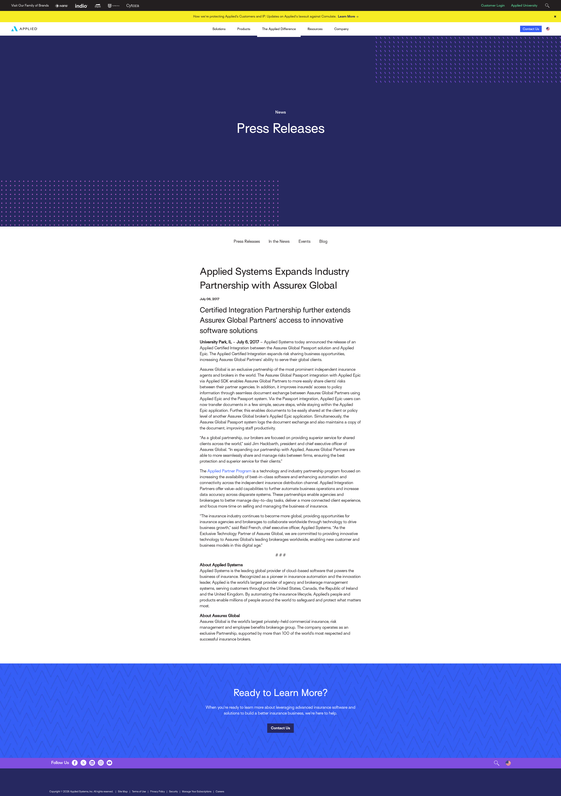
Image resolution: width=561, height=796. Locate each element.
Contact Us (531, 29)
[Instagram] (101, 763)
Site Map (123, 791)
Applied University (524, 5)
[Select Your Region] (548, 29)
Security (173, 791)
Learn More (346, 16)
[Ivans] (61, 5)
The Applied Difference (279, 29)
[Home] (24, 29)
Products (243, 29)
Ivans (121, 26)
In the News (279, 241)
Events (304, 241)
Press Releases (247, 241)
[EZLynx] (98, 5)
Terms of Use (139, 791)
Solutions (219, 29)
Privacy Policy (157, 791)
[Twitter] (83, 763)
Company (341, 29)
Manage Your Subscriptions (196, 791)
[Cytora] (132, 5)
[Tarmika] (113, 5)
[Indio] (81, 5)
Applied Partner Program (229, 471)
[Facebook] (75, 763)
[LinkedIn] (92, 763)
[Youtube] (109, 763)
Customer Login (493, 5)
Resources (315, 29)
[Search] (547, 5)
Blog (323, 241)
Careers (220, 791)
